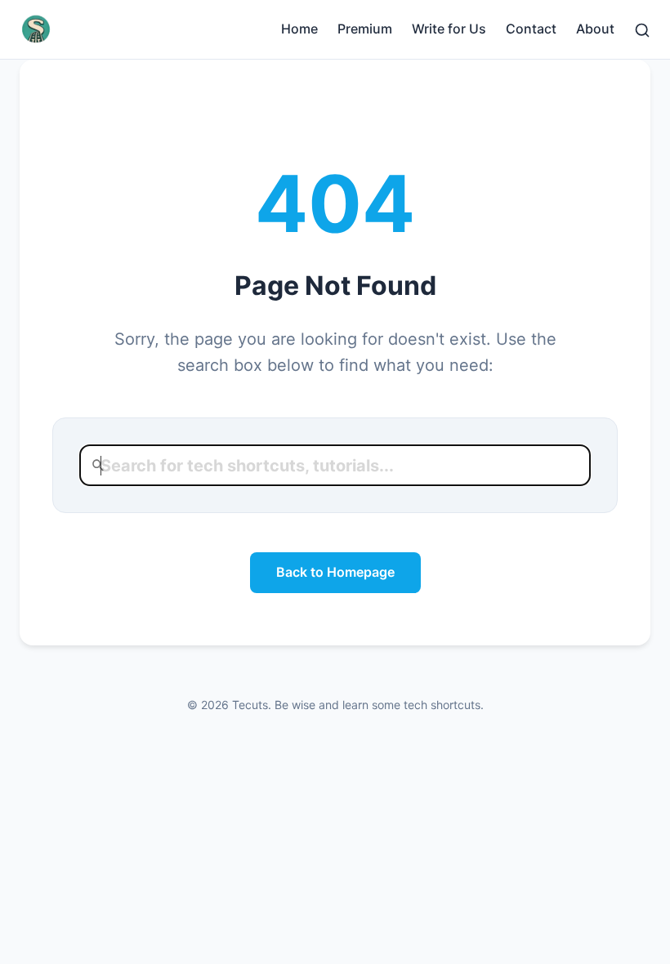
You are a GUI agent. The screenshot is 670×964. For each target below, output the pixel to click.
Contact (531, 28)
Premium (364, 28)
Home (299, 28)
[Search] (642, 28)
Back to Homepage (335, 572)
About (595, 28)
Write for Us (449, 28)
